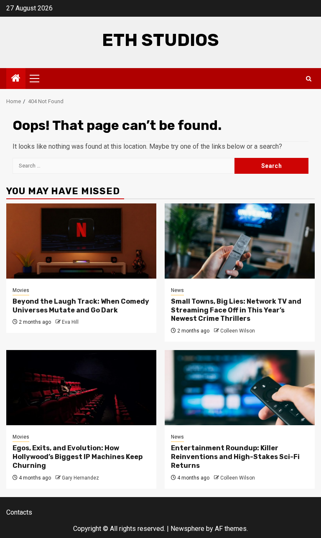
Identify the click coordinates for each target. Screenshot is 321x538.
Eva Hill (70, 322)
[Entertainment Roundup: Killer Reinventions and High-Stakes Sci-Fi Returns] (240, 387)
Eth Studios (160, 40)
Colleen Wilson (237, 331)
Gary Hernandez (80, 478)
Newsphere (187, 529)
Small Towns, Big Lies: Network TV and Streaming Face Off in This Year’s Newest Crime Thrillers (236, 310)
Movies (21, 290)
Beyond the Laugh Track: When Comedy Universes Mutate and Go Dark (81, 305)
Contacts (19, 512)
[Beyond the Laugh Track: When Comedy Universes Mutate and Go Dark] (81, 241)
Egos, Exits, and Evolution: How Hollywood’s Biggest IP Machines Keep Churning (78, 456)
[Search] (308, 79)
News (177, 290)
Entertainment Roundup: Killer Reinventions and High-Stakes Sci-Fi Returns (235, 456)
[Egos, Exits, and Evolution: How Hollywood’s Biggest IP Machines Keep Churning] (81, 387)
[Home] (15, 79)
